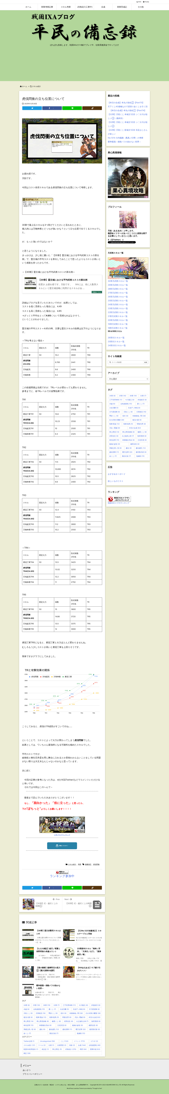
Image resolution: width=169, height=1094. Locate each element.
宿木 (63, 1013)
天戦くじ (28, 1013)
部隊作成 (95, 1049)
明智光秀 (66, 1017)
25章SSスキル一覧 (116, 341)
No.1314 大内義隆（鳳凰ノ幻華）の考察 (125, 138)
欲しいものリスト (115, 481)
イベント (79, 1041)
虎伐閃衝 (96, 864)
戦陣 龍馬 (54, 1017)
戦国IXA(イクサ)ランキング (118, 503)
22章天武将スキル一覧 (118, 312)
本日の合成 (94, 1017)
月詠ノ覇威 (80, 1017)
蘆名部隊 (67, 1029)
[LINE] (72, 108)
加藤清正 (88, 864)
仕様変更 (61, 1045)
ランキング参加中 (62, 876)
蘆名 (42, 1029)
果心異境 (28, 1021)
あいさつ (25, 1070)
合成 (82, 1045)
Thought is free (97, 1088)
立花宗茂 (61, 1025)
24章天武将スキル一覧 (118, 304)
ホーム (24, 86)
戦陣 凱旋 (41, 1017)
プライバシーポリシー (31, 1074)
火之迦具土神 (82, 1021)
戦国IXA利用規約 (31, 1049)
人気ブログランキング (62, 835)
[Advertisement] (84, 65)
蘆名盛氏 (54, 1029)
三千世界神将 (69, 1005)
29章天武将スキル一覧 (118, 285)
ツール (42, 1045)
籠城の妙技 (77, 1025)
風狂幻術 (53, 1033)
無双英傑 (95, 1021)
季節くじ (53, 1013)
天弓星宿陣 (94, 1009)
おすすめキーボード (116, 474)
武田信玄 (68, 1021)
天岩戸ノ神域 (79, 1009)
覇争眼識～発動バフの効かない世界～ (124, 142)
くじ (64, 1041)
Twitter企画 (29, 1041)
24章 (27, 1005)
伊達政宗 (95, 1005)
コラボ (94, 1041)
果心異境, (57, 1049)
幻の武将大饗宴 (93, 1013)
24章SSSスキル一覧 (117, 345)
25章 (36, 1005)
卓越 (26, 1009)
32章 (56, 1005)
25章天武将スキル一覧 (118, 300)
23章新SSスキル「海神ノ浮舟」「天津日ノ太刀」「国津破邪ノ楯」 (89, 951)
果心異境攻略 (43, 1021)
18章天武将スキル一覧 (117, 328)
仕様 (51, 1045)
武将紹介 (70, 1049)
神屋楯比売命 (45, 1025)
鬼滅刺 (81, 1033)
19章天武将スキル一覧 (118, 324)
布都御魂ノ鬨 (76, 1013)
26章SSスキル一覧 (116, 337)
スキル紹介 (36, 86)
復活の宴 (28, 1017)
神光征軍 (28, 1025)
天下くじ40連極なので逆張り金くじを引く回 (128, 106)
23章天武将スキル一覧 (118, 308)
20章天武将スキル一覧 (118, 320)
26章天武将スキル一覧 (118, 297)
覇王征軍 (81, 1029)
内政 (72, 1045)
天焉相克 (41, 1013)
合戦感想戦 (39, 1009)
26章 (46, 1005)
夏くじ (52, 1009)
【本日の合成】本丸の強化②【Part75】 (126, 102)
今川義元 (83, 1005)
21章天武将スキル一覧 (117, 316)
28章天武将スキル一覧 (118, 289)
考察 (79, 864)
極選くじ (56, 1021)
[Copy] (92, 108)
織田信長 (93, 1025)
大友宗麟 (64, 1009)
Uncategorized (47, 1041)
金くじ (27, 1033)
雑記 (27, 1053)
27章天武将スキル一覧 (118, 293)
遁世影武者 (94, 1029)
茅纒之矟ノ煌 (30, 1029)
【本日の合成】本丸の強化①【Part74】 (127, 110)
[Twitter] (32, 108)
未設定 (45, 1049)
